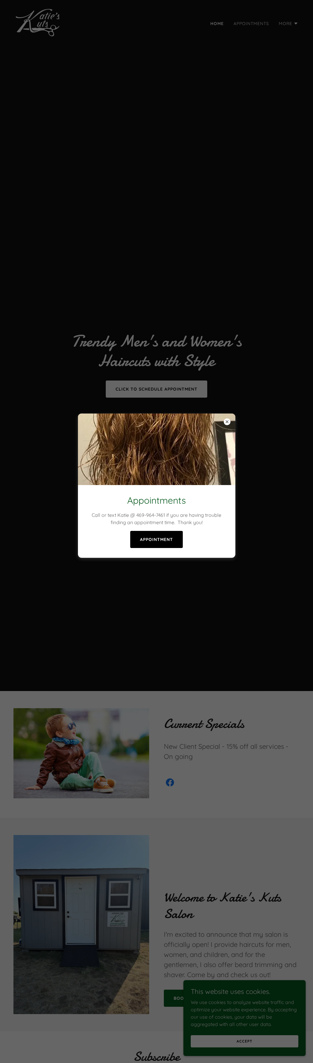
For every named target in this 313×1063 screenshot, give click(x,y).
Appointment (156, 539)
